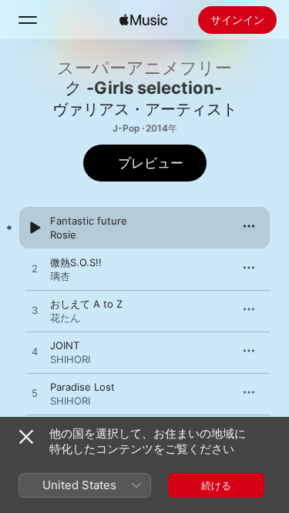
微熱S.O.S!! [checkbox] (76, 262)
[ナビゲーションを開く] (28, 20)
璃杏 (60, 276)
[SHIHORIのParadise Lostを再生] (34, 394)
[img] (143, 20)
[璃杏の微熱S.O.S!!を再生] (34, 269)
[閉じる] (26, 437)
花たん (65, 317)
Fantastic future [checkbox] (88, 221)
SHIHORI (70, 359)
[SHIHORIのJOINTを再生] (34, 352)
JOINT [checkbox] (64, 345)
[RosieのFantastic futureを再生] (34, 228)
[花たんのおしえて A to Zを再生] (34, 311)
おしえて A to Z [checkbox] (86, 304)
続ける (216, 485)
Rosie (63, 234)
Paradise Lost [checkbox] (82, 387)
